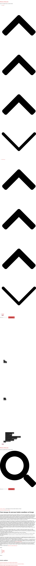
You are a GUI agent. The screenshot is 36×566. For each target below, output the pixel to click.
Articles (4, 508)
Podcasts (5, 441)
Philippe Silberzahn (4, 1)
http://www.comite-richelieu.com (12, 545)
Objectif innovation (8, 440)
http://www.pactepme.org (18, 541)
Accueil (1, 508)
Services (3, 313)
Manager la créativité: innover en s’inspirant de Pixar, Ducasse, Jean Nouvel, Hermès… (12, 563)
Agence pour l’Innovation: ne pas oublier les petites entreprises (8, 562)
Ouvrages (5, 399)
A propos (3, 325)
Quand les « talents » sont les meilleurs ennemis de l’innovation (9, 565)
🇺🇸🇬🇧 (3, 315)
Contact (3, 314)
